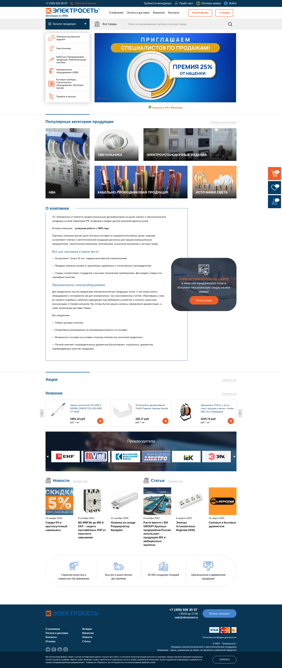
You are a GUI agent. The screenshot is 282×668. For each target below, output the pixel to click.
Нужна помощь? (219, 613)
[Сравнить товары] (274, 201)
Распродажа (200, 12)
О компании (116, 12)
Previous (42, 413)
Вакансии (159, 12)
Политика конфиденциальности (219, 637)
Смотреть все (229, 380)
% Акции (224, 12)
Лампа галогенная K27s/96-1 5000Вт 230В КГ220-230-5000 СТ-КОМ (86, 408)
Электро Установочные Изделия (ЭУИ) (185, 526)
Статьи (86, 641)
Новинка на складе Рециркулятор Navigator (123, 526)
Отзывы (50, 641)
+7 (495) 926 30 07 (56, 3)
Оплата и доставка (138, 12)
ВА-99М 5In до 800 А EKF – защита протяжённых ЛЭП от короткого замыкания (92, 530)
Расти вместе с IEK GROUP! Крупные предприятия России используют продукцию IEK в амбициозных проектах (157, 533)
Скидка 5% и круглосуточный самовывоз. (56, 526)
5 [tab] (107, 98)
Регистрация (204, 300)
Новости (87, 637)
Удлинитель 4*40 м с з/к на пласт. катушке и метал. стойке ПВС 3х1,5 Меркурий (217, 408)
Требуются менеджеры (158, 3)
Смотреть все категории (223, 122)
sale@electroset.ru (186, 617)
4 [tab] (105, 98)
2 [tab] (101, 98)
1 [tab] (98, 98)
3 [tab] (103, 98)
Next (240, 413)
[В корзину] (100, 421)
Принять (224, 659)
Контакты (173, 12)
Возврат (87, 629)
